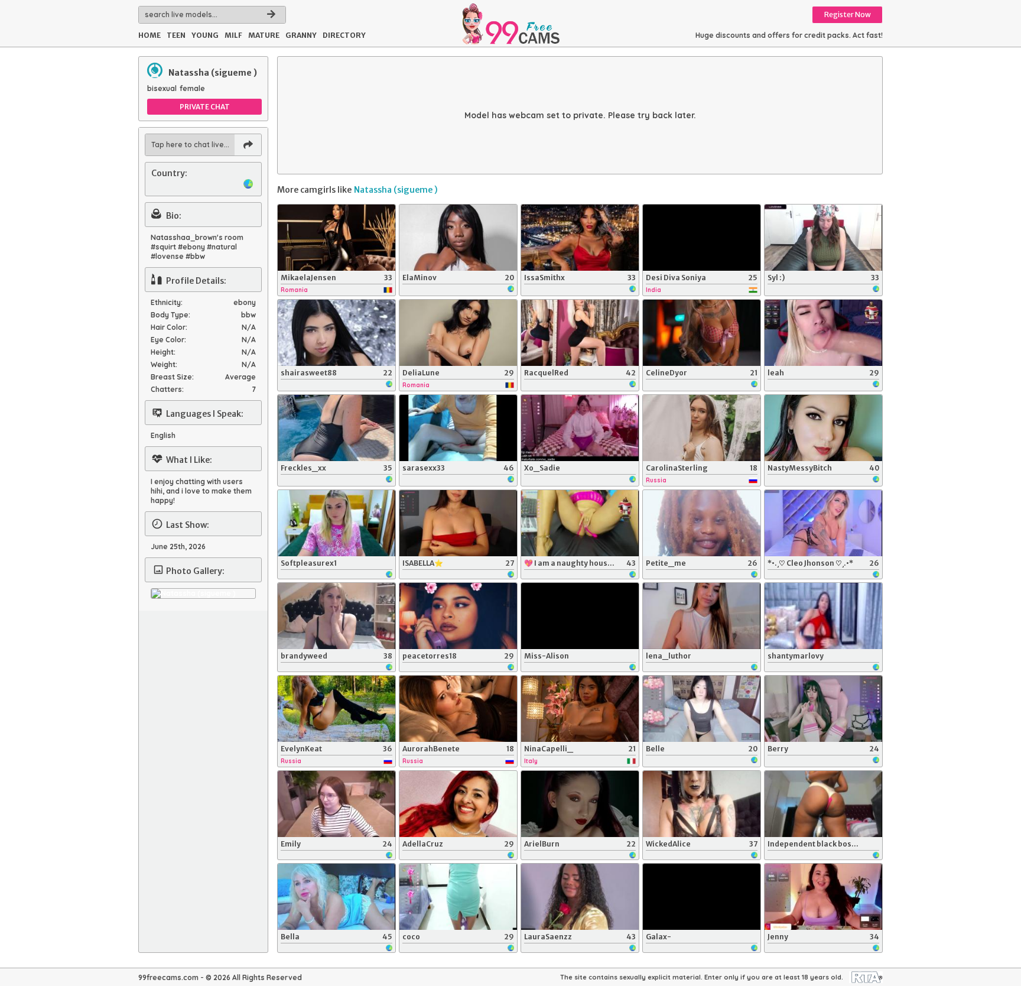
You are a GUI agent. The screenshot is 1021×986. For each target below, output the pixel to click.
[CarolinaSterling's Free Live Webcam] (701, 428)
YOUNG (205, 35)
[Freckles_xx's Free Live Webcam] (336, 428)
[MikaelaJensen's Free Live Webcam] (336, 238)
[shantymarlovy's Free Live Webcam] (823, 616)
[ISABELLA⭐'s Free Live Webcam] (458, 523)
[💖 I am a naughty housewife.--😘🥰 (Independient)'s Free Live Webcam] (580, 523)
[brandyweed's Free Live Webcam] (336, 616)
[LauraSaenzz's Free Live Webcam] (580, 897)
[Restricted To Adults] (866, 977)
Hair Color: (169, 327)
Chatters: (167, 389)
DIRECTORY (344, 35)
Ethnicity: (167, 302)
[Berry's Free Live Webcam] (823, 709)
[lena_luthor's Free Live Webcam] (701, 616)
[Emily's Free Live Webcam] (336, 804)
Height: (163, 352)
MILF (233, 35)
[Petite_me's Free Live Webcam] (701, 523)
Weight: (164, 364)
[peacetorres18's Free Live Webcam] (458, 616)
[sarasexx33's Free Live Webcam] (458, 428)
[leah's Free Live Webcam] (823, 333)
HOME (149, 35)
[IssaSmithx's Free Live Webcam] (580, 238)
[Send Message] (248, 144)
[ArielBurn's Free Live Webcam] (580, 804)
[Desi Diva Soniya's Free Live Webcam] (701, 238)
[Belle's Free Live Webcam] (701, 709)
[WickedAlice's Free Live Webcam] (701, 804)
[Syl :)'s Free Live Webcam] (823, 238)
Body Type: (170, 314)
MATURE (263, 35)
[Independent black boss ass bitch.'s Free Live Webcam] (823, 804)
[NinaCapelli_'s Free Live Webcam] (580, 709)
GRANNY (301, 35)
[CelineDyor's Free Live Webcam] (701, 333)
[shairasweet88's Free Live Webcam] (336, 333)
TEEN (176, 35)
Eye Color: (168, 339)
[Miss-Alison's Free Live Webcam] (580, 616)
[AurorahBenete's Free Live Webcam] (458, 709)
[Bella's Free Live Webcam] (336, 897)
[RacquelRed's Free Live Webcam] (580, 333)
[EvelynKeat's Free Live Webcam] (336, 709)
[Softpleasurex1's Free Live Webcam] (336, 523)
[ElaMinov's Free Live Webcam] (458, 238)
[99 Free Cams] (510, 23)
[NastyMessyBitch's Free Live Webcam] (823, 428)
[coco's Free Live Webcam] (458, 897)
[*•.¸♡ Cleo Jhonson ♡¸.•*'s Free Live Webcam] (823, 523)
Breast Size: (172, 376)
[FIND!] (271, 15)
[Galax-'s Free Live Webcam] (701, 897)
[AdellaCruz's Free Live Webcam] (458, 804)
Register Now (847, 14)
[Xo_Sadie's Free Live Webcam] (580, 428)
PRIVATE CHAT (205, 106)
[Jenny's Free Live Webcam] (823, 897)
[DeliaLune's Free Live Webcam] (458, 333)
